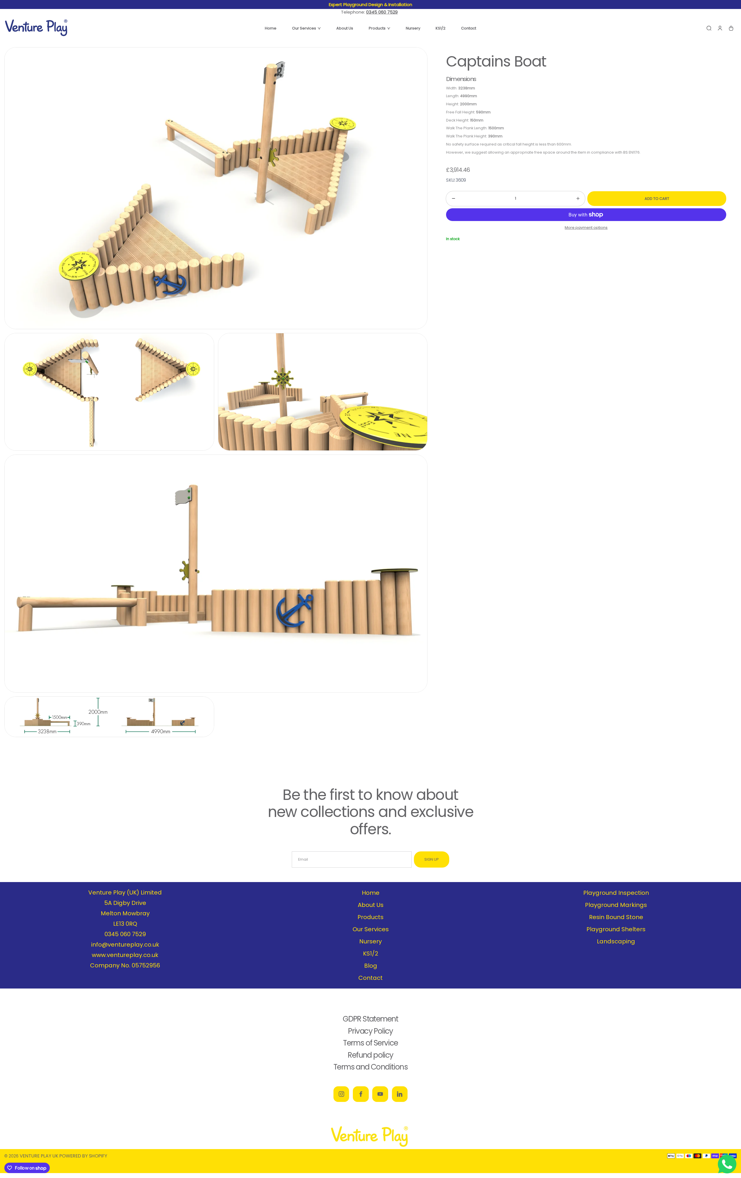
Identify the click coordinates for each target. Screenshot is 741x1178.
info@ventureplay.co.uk (125, 944)
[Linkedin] (400, 1094)
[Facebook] (360, 1094)
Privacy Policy (370, 1031)
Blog (370, 966)
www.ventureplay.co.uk (125, 955)
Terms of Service (370, 1043)
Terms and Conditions (370, 1067)
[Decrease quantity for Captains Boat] (450, 198)
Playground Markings (616, 905)
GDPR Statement (370, 1019)
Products (370, 917)
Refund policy (370, 1055)
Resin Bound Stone (616, 917)
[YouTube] (380, 1094)
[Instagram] (341, 1094)
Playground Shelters (615, 929)
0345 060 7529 (125, 934)
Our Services (371, 929)
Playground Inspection (616, 893)
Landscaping (616, 941)
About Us (371, 905)
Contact (370, 978)
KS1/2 (370, 953)
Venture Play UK (39, 1156)
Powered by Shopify (83, 1156)
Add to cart (657, 198)
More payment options (586, 227)
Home (370, 893)
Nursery (370, 941)
